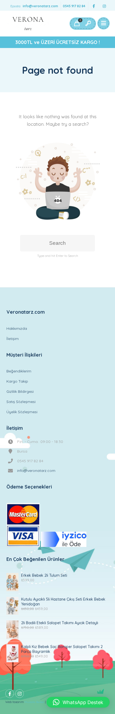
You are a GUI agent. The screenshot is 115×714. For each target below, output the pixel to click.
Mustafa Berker (34, 702)
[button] (78, 702)
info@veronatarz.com (40, 6)
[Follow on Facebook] (93, 6)
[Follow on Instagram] (104, 6)
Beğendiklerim (18, 371)
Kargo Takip (17, 381)
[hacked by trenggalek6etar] (28, 23)
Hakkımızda (16, 328)
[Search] (88, 23)
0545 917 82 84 (74, 6)
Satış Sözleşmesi (21, 401)
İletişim (12, 338)
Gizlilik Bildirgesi (20, 391)
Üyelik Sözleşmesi (21, 411)
